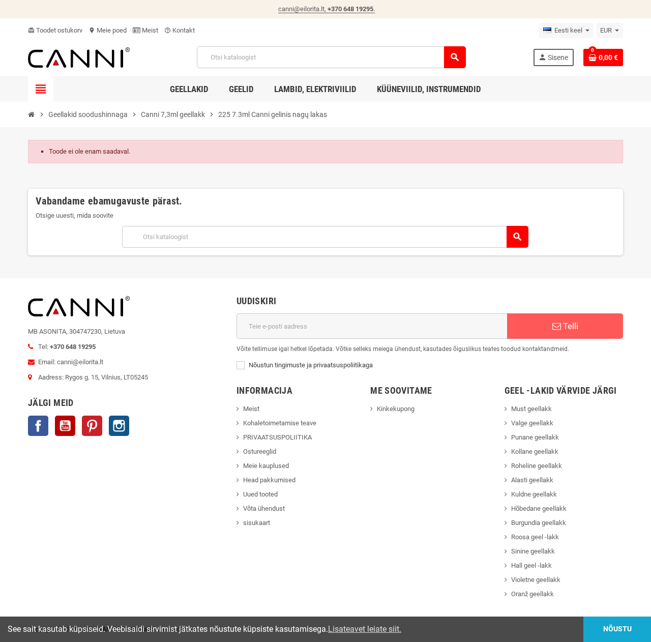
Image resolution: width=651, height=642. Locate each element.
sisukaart (256, 523)
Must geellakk (531, 409)
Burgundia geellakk (538, 523)
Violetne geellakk (535, 579)
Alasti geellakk (532, 480)
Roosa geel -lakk (535, 537)
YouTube (65, 426)
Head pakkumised (269, 480)
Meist (149, 30)
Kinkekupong (396, 409)
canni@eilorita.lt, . (326, 9)
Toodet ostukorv (55, 30)
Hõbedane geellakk (539, 508)
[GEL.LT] (79, 57)
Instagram (119, 426)
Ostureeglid (259, 451)
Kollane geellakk (534, 451)
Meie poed (107, 30)
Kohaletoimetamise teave (279, 423)
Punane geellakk (535, 437)
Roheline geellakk (536, 466)
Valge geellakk (532, 423)
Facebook (38, 426)
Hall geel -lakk (531, 565)
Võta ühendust (264, 508)
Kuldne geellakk (534, 494)
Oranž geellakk (532, 594)
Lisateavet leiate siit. (364, 629)
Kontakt (179, 30)
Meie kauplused (266, 466)
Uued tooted (260, 494)
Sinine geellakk (533, 551)
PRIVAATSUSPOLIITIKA (277, 437)
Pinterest (92, 426)
